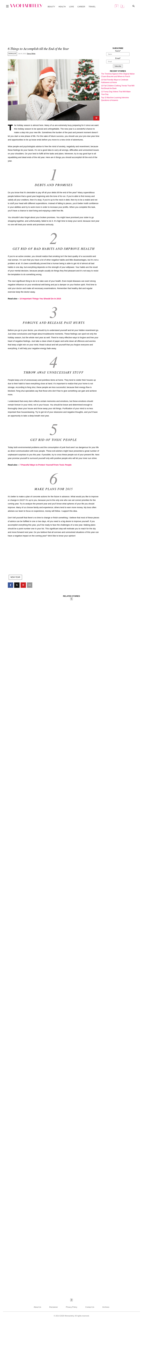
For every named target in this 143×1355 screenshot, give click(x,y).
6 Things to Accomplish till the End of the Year (38, 48)
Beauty (51, 7)
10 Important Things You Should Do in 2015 (40, 299)
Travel (92, 7)
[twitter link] (17, 585)
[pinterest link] (96, 118)
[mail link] (30, 585)
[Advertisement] (71, 28)
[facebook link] (10, 585)
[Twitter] (122, 6)
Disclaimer (53, 1307)
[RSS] (128, 6)
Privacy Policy (71, 1307)
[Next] (71, 1300)
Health (62, 7)
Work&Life (12, 53)
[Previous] (71, 599)
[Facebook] (117, 6)
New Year (15, 577)
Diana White (31, 53)
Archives (105, 1307)
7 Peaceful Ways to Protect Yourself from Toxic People (46, 465)
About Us (37, 1307)
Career (81, 7)
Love (71, 7)
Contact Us (89, 1307)
